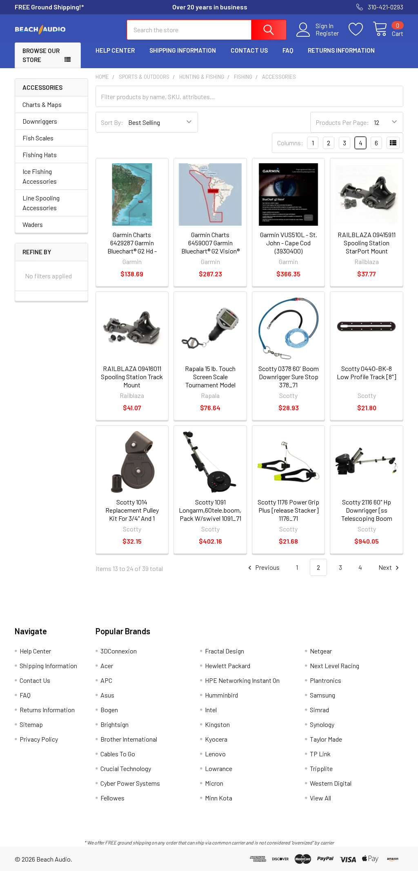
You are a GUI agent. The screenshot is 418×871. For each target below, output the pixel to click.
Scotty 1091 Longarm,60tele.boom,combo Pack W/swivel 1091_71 (219, 510)
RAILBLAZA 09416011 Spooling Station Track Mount (132, 376)
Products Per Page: (342, 122)
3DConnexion (118, 651)
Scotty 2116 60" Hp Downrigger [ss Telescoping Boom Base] (366, 514)
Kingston (217, 724)
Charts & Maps (42, 104)
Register (327, 33)
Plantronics (325, 680)
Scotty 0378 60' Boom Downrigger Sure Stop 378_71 (288, 376)
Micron (214, 783)
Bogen (109, 709)
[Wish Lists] (361, 29)
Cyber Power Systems (130, 783)
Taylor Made (326, 739)
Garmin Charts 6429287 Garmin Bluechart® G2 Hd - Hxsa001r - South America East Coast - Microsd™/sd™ (132, 255)
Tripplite (321, 768)
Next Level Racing (334, 665)
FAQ (287, 50)
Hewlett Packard (227, 665)
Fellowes (112, 798)
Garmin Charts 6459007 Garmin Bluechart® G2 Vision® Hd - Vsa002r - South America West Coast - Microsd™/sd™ (210, 255)
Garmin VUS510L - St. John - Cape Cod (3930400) (288, 243)
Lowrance (218, 768)
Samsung (322, 695)
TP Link (320, 754)
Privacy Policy (39, 739)
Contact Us (249, 50)
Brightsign (114, 724)
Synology (322, 724)
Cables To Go (117, 754)
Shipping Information (182, 50)
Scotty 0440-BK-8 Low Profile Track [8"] (366, 372)
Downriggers (39, 121)
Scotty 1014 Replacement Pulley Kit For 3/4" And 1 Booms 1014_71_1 (132, 514)
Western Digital (330, 783)
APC (106, 680)
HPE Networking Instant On (242, 680)
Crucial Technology (125, 768)
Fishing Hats (39, 154)
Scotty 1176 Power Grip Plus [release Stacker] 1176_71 (288, 510)
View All (320, 798)
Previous (267, 567)
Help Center (115, 50)
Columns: (290, 143)
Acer (106, 665)
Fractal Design (224, 651)
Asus (107, 695)
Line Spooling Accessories (41, 202)
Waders (32, 224)
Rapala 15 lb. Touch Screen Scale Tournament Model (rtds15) (210, 380)
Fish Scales (37, 138)
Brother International (128, 739)
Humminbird (221, 695)
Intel (211, 709)
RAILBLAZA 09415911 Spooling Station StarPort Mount (367, 243)
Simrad (319, 709)
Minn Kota (218, 798)
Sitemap (31, 724)
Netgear (321, 651)
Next (385, 567)
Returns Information (341, 50)
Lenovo (215, 754)
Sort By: (112, 122)
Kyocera (216, 739)
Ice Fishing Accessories (39, 176)
